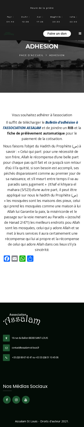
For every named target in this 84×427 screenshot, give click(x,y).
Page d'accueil (31, 55)
